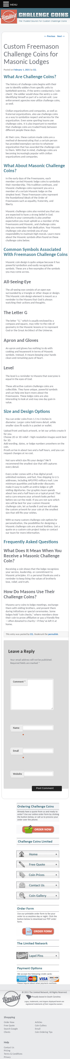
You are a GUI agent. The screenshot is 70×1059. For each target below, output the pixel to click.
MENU (13, 4)
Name (18, 729)
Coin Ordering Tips (43, 1032)
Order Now (9, 1022)
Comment (19, 682)
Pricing (7, 1051)
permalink (53, 634)
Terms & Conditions (13, 1054)
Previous (49, 36)
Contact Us (9, 1047)
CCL (34, 70)
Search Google (11, 1029)
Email (18, 752)
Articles (38, 1022)
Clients (7, 1032)
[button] (6, 4)
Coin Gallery (40, 1026)
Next (61, 36)
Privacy (7, 1057)
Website (17, 774)
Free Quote (9, 1026)
